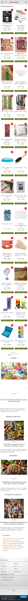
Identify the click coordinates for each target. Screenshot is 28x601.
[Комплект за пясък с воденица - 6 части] (20, 303)
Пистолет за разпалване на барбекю (7, 140)
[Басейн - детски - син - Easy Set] (7, 158)
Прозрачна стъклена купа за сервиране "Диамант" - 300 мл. (21, 285)
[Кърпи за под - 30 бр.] (7, 215)
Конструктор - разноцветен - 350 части (21, 54)
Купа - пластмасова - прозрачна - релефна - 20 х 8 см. (21, 83)
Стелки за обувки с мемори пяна (20, 26)
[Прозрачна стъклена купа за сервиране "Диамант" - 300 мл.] (20, 274)
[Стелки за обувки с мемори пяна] (20, 16)
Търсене (15, 566)
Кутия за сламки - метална (7, 312)
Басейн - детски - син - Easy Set (7, 168)
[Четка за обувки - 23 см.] (20, 158)
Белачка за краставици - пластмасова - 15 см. (7, 82)
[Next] (27, 387)
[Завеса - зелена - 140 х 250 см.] (7, 102)
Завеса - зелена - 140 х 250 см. (7, 112)
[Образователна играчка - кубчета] (20, 332)
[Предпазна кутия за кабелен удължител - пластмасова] (7, 244)
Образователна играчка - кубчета (21, 341)
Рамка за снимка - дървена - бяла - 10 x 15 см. (21, 196)
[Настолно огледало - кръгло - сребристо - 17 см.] (7, 274)
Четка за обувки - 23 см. (21, 167)
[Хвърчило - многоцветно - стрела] (7, 187)
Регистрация (3, 571)
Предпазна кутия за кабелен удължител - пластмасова (7, 255)
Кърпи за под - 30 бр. (7, 223)
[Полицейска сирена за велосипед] (7, 16)
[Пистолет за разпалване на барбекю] (7, 130)
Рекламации (3, 566)
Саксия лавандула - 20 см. (21, 111)
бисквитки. (18, 599)
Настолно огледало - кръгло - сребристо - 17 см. (7, 285)
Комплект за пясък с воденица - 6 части (21, 313)
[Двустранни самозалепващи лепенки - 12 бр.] (20, 215)
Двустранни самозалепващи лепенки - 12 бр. (21, 225)
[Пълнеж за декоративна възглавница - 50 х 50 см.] (20, 130)
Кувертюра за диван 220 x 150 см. (7, 341)
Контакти (16, 563)
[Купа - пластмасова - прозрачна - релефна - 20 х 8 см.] (20, 72)
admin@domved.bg (10, 577)
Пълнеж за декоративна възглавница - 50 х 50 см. (21, 140)
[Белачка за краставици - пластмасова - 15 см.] (7, 72)
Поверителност (17, 571)
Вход (2, 568)
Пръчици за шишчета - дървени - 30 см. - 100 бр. (21, 254)
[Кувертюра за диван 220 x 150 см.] (7, 332)
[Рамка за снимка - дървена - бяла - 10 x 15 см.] (20, 187)
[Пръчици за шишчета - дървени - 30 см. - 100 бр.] (20, 244)
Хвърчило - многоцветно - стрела (7, 196)
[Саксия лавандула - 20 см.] (20, 102)
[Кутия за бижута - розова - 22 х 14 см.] (7, 44)
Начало (2, 563)
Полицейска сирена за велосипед (7, 26)
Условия (15, 568)
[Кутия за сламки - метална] (7, 303)
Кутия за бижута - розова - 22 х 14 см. (7, 54)
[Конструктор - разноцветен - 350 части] (20, 44)
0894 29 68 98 (9, 579)
